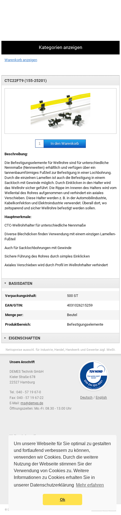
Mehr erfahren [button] (90, 485)
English (101, 397)
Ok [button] (62, 499)
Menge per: (14, 315)
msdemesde (32, 403)
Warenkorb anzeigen (21, 60)
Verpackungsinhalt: (21, 296)
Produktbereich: (18, 324)
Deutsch (86, 397)
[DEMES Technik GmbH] (24, 20)
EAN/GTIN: (14, 305)
